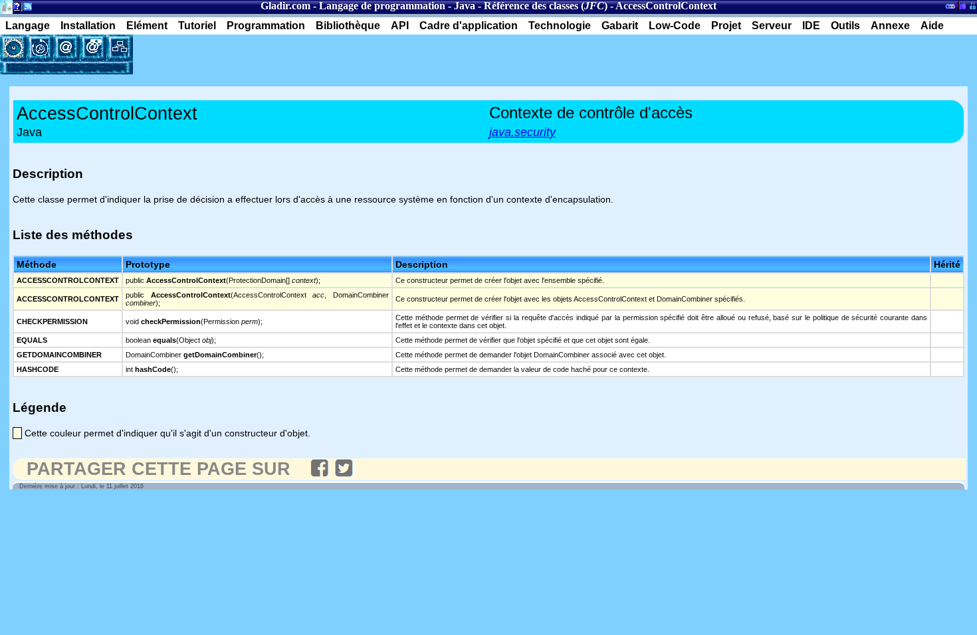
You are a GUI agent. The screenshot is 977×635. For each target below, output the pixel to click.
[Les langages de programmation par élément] (13, 48)
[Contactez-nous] (66, 48)
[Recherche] (40, 48)
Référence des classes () (545, 5)
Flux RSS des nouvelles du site (25, 9)
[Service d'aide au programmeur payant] (93, 48)
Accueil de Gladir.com (6, 5)
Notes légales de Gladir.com (15, 9)
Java (464, 5)
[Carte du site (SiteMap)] (119, 48)
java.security (522, 132)
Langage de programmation (382, 5)
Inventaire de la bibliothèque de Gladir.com (961, 4)
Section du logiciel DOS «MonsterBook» (950, 8)
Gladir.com (285, 5)
